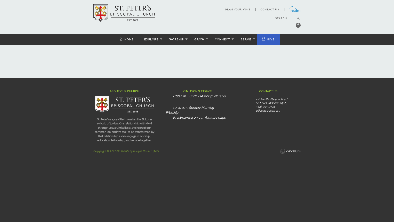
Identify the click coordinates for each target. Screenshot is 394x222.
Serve (246, 39)
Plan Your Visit (238, 9)
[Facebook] (298, 25)
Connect (222, 39)
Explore (151, 39)
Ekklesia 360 (290, 152)
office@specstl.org (268, 110)
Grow (199, 39)
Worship (176, 39)
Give (271, 39)
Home (129, 39)
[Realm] (295, 11)
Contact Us (270, 9)
